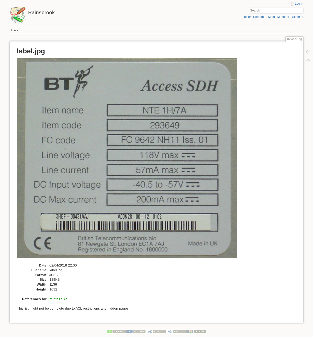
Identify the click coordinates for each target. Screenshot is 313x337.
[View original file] (129, 160)
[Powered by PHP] (136, 331)
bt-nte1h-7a (58, 299)
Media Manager (278, 17)
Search (301, 10)
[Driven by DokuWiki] (197, 331)
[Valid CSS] (177, 331)
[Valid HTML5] (156, 331)
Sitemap (297, 17)
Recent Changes (254, 17)
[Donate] (116, 331)
